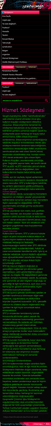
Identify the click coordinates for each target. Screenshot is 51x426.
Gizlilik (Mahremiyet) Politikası (14, 62)
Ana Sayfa (6, 16)
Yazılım (5, 35)
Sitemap (38, 424)
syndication (7, 47)
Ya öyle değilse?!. (9, 24)
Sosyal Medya (8, 39)
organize (6, 54)
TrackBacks (20, 67)
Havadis (5, 31)
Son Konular (8, 67)
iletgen (5, 50)
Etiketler (32, 67)
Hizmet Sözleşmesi (10, 58)
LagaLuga (6, 20)
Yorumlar (19, 83)
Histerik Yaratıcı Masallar (12, 74)
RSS (47, 424)
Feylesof (5, 27)
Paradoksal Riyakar (10, 71)
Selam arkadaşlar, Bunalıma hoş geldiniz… (19, 78)
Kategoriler (7, 83)
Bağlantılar (31, 83)
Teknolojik (6, 43)
